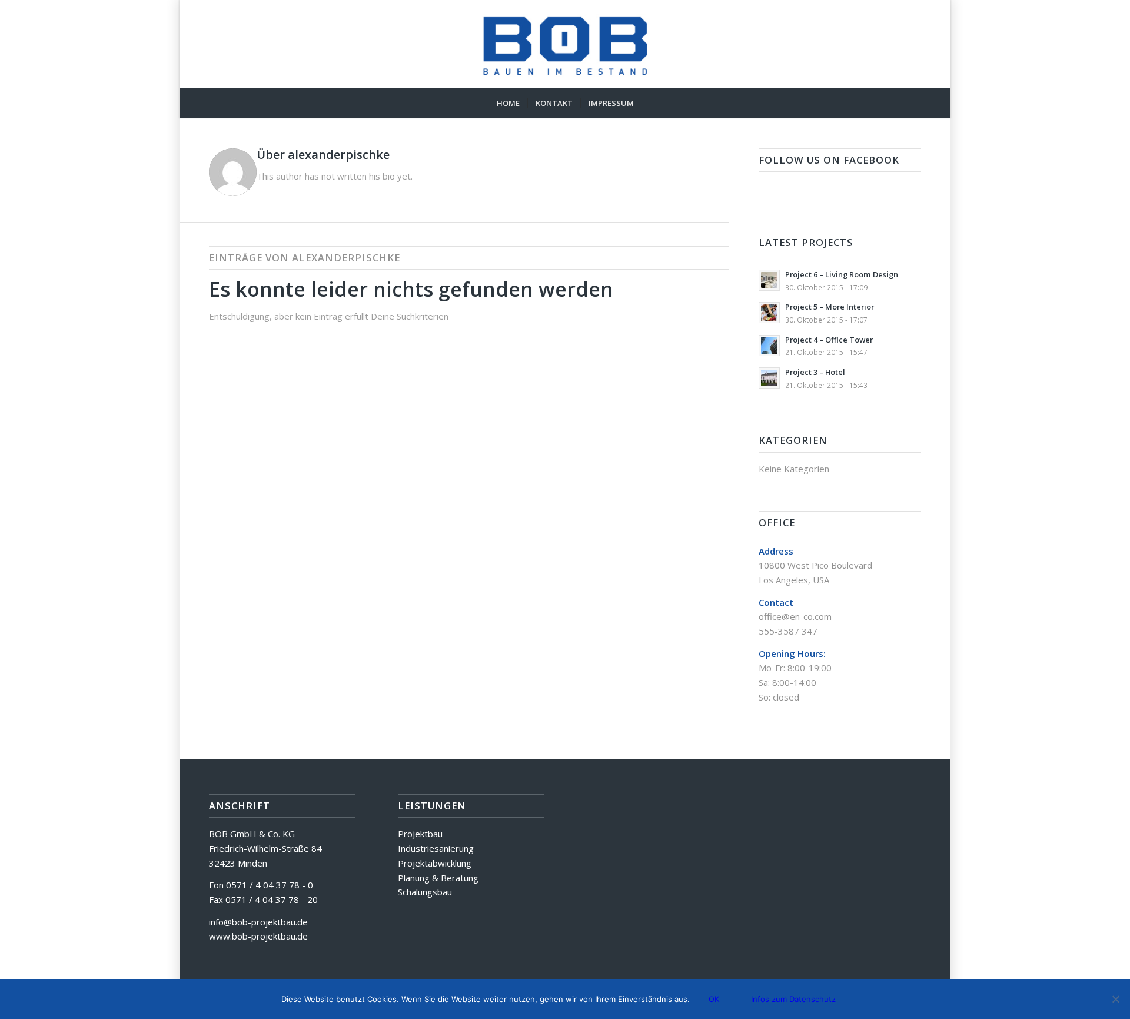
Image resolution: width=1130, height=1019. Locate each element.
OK (714, 999)
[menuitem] (508, 103)
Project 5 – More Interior (829, 306)
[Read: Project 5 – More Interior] (769, 312)
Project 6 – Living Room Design (841, 274)
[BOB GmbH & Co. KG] (565, 44)
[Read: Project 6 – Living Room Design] (769, 280)
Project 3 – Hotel (815, 372)
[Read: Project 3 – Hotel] (769, 378)
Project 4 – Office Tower (829, 339)
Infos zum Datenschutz (793, 999)
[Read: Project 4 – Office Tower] (769, 345)
